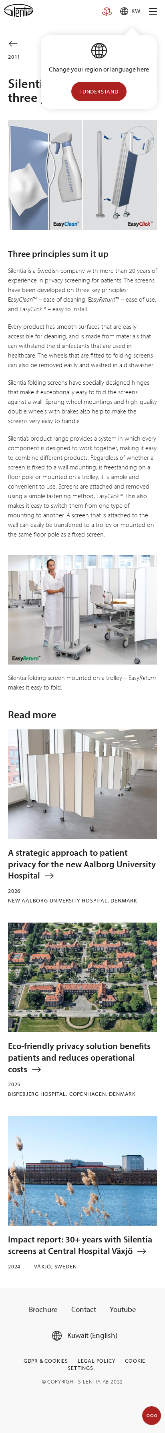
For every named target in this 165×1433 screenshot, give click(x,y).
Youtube (123, 1309)
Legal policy (97, 1360)
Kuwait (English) (91, 1335)
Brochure (43, 1309)
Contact (83, 1309)
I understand (99, 91)
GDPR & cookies (46, 1360)
